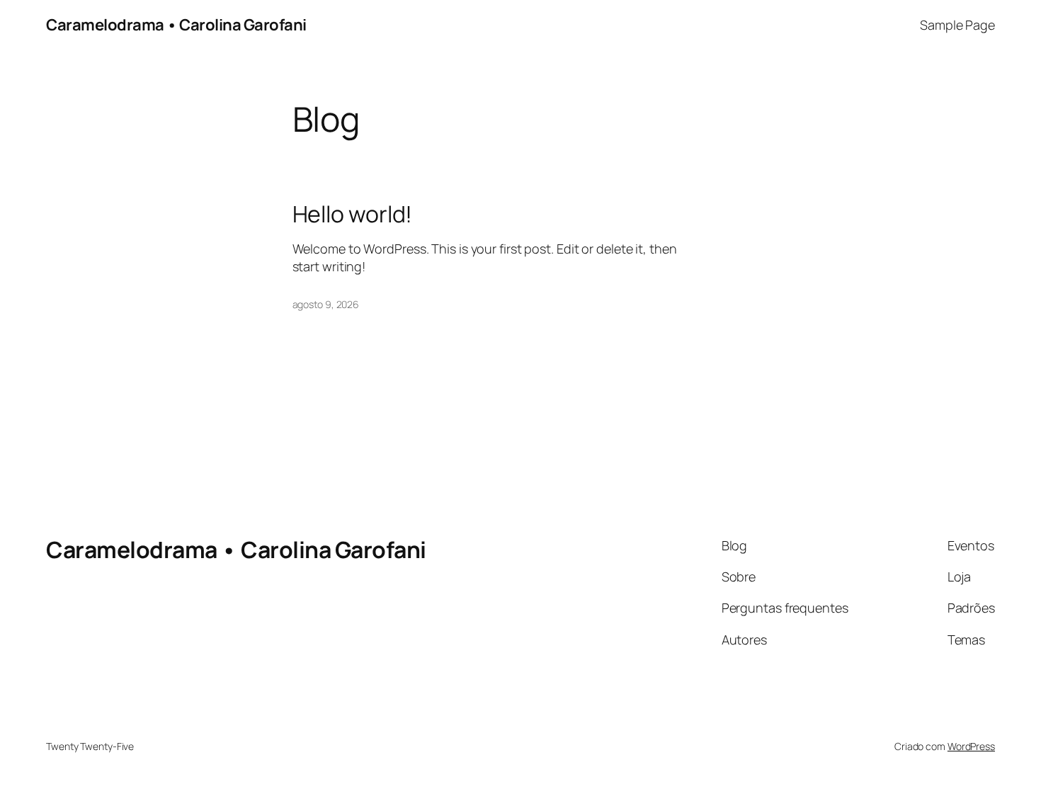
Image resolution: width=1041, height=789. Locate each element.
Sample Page (957, 24)
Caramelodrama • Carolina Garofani (176, 24)
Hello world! (352, 214)
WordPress (971, 746)
